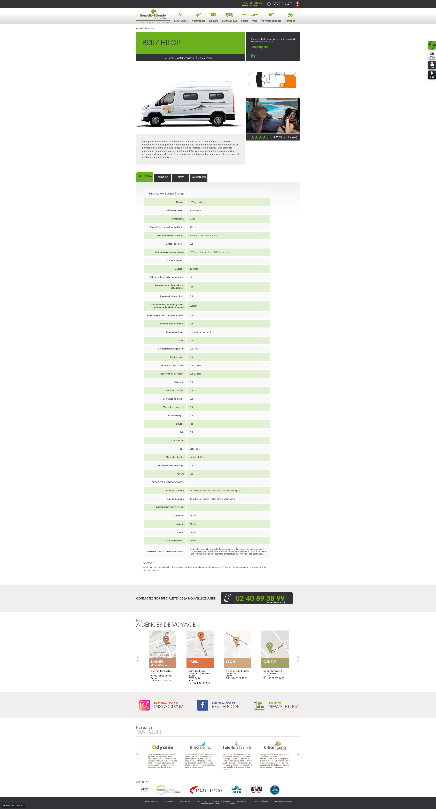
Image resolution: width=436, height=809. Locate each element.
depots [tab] (181, 177)
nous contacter (266, 41)
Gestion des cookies (12, 805)
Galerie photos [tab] (199, 177)
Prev (137, 659)
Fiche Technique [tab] (145, 176)
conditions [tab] (163, 177)
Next (298, 659)
